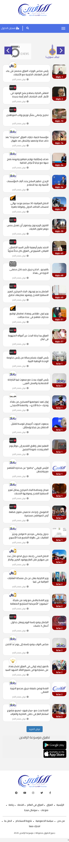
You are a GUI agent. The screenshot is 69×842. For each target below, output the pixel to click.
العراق (50, 804)
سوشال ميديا (31, 810)
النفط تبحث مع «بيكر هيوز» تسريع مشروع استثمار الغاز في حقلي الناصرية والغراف (27, 712)
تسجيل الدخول (8, 28)
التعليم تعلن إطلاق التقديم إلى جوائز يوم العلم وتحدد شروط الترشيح (28, 447)
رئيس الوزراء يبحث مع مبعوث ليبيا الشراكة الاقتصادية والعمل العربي (28, 381)
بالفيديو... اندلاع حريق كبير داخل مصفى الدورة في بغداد (28, 271)
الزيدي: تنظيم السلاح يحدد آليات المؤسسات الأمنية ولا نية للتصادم (27, 182)
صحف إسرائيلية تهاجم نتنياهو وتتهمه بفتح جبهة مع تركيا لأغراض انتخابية (27, 160)
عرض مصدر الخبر (19, 79)
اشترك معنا (34, 826)
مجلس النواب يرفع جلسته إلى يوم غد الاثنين (26, 644)
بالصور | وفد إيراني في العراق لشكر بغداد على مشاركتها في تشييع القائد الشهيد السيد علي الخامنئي (26, 668)
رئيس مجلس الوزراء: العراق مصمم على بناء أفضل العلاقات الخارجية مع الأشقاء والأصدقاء (27, 72)
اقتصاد (20, 804)
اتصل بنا (8, 821)
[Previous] (8, 50)
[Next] (61, 50)
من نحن (61, 821)
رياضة (11, 804)
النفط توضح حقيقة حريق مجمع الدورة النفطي (29, 690)
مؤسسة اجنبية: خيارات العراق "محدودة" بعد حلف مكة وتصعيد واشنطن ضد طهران (26, 138)
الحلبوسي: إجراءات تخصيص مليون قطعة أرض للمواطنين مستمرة (28, 513)
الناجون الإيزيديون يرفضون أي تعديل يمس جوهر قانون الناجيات (27, 227)
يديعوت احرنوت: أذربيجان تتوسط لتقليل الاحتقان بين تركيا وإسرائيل (29, 425)
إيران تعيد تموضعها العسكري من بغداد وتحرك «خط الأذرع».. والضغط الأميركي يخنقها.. (29, 403)
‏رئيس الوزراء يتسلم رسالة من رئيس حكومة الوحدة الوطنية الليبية (27, 359)
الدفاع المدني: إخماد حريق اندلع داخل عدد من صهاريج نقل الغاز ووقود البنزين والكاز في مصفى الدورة (27, 557)
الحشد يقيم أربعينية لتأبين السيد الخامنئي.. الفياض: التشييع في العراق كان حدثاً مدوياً (28, 249)
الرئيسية (60, 804)
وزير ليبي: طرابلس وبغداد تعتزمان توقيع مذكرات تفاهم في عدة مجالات (29, 315)
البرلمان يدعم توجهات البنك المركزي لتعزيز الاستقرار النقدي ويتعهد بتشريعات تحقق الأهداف (28, 293)
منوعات (44, 810)
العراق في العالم (35, 804)
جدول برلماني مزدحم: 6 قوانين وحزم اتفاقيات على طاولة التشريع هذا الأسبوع (28, 535)
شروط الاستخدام (24, 821)
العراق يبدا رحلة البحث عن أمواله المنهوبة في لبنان (28, 337)
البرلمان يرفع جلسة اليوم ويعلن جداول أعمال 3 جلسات (29, 623)
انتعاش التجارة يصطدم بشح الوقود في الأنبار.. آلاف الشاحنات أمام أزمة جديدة (29, 94)
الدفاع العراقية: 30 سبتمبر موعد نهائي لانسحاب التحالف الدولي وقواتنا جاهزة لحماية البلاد (29, 205)
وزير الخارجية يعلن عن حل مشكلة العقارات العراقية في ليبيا (27, 579)
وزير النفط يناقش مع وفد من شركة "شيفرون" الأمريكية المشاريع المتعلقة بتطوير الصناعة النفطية (29, 601)
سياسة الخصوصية (44, 821)
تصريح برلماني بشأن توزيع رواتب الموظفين (27, 115)
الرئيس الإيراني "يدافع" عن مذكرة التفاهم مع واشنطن (27, 469)
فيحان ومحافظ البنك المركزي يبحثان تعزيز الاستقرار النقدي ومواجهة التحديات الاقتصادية (28, 491)
